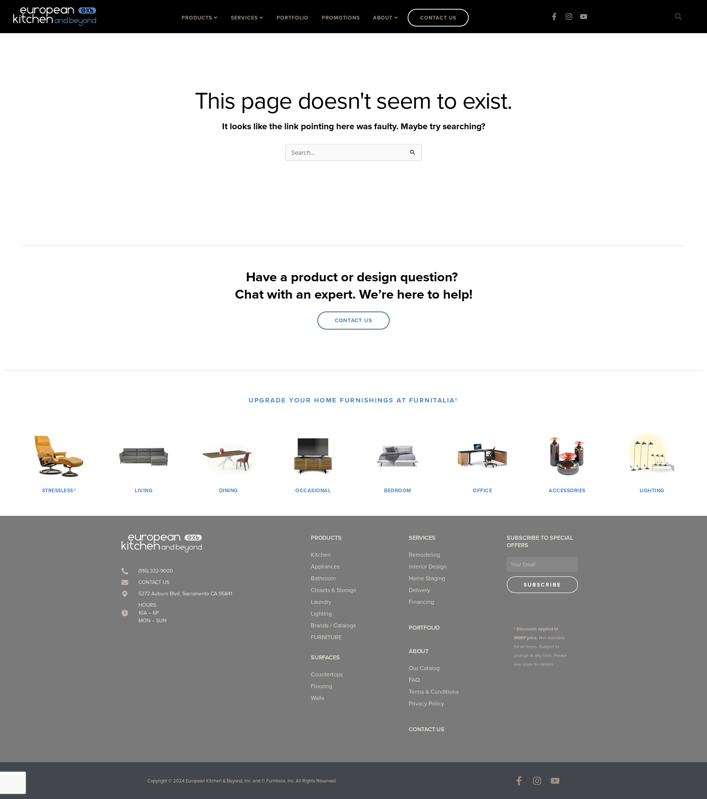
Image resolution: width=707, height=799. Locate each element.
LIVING (143, 490)
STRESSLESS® (59, 490)
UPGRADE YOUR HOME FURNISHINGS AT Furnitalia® (353, 400)
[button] (678, 16)
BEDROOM (397, 490)
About (419, 651)
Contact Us (426, 729)
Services (422, 538)
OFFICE (482, 490)
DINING (228, 490)
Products (326, 538)
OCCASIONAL (313, 490)
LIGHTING (652, 490)
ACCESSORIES (567, 490)
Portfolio (424, 627)
